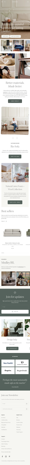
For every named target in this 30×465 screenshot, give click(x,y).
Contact (3, 439)
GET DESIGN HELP (12, 348)
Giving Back (3, 425)
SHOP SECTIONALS (15, 36)
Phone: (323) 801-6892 (5, 452)
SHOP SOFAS (5, 36)
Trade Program (19, 432)
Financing (18, 429)
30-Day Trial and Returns (6, 448)
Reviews (18, 420)
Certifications (4, 429)
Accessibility (22, 461)
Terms (19, 461)
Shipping (18, 427)
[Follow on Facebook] (2, 456)
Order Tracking (4, 444)
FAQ (17, 417)
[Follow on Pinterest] (9, 456)
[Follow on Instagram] (6, 456)
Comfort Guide (19, 422)
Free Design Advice (5, 441)
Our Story (3, 417)
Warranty (3, 446)
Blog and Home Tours (5, 422)
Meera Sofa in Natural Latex (12, 243)
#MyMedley (21, 267)
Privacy (16, 461)
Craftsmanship (4, 420)
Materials (3, 427)
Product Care (19, 425)
